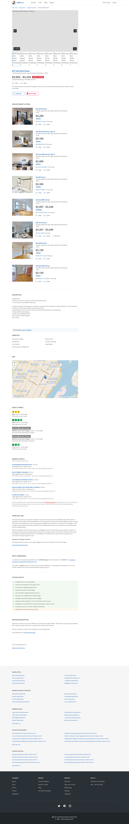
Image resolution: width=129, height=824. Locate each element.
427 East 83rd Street (21, 71)
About (14, 781)
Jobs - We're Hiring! (97, 784)
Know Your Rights (26, 330)
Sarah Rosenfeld (41, 167)
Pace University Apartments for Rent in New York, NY (27, 736)
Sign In (115, 2)
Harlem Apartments (17, 720)
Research (67, 781)
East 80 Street (40, 177)
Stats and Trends (69, 784)
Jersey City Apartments (18, 680)
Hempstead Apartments (71, 696)
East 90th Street (41, 243)
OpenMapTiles (65, 397)
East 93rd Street (41, 109)
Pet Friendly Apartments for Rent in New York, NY (26, 762)
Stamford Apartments (18, 683)
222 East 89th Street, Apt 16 (45, 154)
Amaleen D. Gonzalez (43, 278)
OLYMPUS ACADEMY (18, 495)
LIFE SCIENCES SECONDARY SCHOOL (22, 480)
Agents (52, 2)
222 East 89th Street (43, 200)
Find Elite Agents (43, 781)
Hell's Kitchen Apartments (19, 715)
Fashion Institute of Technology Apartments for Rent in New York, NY (83, 736)
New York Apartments (18, 675)
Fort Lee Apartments (18, 678)
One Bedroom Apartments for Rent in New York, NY (78, 760)
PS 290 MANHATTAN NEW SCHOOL (22, 465)
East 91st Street (41, 223)
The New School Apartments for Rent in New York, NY (27, 738)
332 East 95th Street (43, 266)
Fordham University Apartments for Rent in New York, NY (80, 733)
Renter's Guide (43, 784)
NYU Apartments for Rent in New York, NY (24, 733)
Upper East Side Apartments (20, 545)
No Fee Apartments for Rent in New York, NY (24, 760)
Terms (14, 788)
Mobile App (68, 788)
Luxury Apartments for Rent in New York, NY (76, 757)
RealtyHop (15, 794)
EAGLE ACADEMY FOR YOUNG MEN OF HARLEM (26, 487)
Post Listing (106, 2)
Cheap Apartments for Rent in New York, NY (24, 754)
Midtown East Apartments (71, 715)
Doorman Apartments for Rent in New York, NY (77, 754)
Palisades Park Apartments (72, 678)
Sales (40, 2)
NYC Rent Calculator (44, 791)
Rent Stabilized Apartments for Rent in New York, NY (79, 762)
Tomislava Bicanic (42, 212)
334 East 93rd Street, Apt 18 (45, 131)
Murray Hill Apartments (71, 720)
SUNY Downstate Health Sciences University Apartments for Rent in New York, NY (87, 741)
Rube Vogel (40, 233)
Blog (45, 2)
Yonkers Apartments (70, 675)
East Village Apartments (18, 717)
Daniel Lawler (41, 190)
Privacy (14, 791)
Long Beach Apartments (71, 680)
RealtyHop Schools (50, 502)
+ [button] (14, 363)
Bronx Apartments (69, 699)
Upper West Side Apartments (20, 712)
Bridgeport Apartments (71, 683)
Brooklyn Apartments (70, 694)
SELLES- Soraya (41, 121)
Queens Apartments (18, 696)
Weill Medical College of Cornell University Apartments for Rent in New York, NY (86, 738)
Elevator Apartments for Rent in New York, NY (25, 757)
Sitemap (67, 791)
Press (13, 784)
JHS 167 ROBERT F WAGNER (20, 472)
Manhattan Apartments (18, 694)
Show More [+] (16, 723)
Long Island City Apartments (72, 717)
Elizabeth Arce (41, 144)
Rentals (33, 2)
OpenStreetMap (74, 397)
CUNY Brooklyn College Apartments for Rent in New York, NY (29, 741)
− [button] (14, 365)
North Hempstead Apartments (20, 702)
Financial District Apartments (72, 712)
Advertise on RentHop (98, 781)
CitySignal (67, 794)
